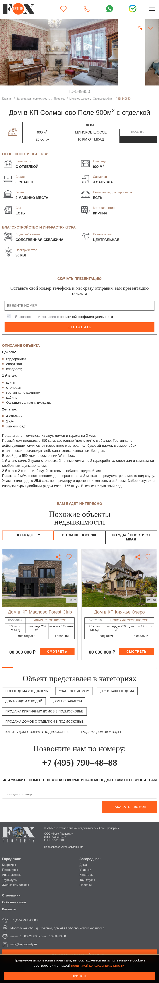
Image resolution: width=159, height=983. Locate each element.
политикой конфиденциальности (86, 317)
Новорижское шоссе (129, 620)
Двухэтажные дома (117, 691)
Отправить (79, 327)
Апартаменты (11, 874)
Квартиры (9, 864)
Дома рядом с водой (23, 701)
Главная (7, 98)
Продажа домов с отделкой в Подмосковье (44, 721)
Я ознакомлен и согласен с (64, 317)
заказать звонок (130, 807)
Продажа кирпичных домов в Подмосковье (44, 711)
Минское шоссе (79, 98)
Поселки (86, 885)
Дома (83, 864)
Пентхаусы (10, 869)
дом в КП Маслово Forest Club (40, 612)
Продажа (59, 98)
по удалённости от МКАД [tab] (131, 537)
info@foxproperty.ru (23, 944)
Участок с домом (74, 691)
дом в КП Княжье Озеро (119, 612)
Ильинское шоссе (50, 620)
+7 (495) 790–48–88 (79, 763)
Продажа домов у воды (100, 732)
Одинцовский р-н (103, 98)
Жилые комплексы (15, 885)
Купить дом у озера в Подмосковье (37, 732)
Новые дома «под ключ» (26, 691)
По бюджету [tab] (28, 535)
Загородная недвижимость (33, 98)
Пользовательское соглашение (63, 846)
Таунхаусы (10, 880)
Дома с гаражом (67, 701)
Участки (85, 869)
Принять (80, 976)
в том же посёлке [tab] (79, 535)
